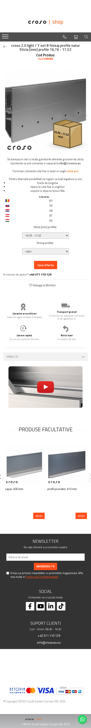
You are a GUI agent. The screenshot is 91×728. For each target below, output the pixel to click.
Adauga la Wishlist (44, 285)
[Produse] (6, 38)
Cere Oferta (45, 265)
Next (84, 115)
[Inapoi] (3, 46)
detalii (39, 516)
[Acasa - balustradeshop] (45, 22)
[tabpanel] (45, 111)
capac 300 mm (14, 489)
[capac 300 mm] (24, 464)
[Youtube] (40, 606)
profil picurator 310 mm (62, 489)
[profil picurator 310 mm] (66, 464)
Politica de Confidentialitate (42, 577)
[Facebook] (30, 606)
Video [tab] (12, 356)
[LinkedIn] (51, 606)
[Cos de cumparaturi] (76, 36)
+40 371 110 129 (48, 635)
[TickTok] (61, 606)
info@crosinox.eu (70, 163)
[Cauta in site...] (86, 37)
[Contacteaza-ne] (64, 37)
